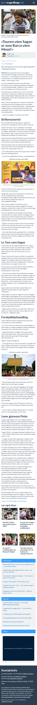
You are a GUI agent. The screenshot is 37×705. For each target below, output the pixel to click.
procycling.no (11, 73)
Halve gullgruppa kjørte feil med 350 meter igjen (17, 618)
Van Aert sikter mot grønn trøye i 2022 (9, 524)
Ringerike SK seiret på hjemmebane (13, 622)
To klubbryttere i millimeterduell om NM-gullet (16, 614)
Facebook (8, 64)
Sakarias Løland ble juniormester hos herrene (16, 625)
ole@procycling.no (28, 673)
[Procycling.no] (12, 2)
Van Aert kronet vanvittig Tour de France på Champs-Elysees (26, 551)
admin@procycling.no (16, 678)
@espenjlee (16, 56)
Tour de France (21, 501)
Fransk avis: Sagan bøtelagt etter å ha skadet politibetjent (27, 525)
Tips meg (9, 56)
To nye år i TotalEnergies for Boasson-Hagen (9, 550)
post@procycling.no (20, 676)
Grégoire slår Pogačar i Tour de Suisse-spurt (16, 581)
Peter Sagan (13, 501)
